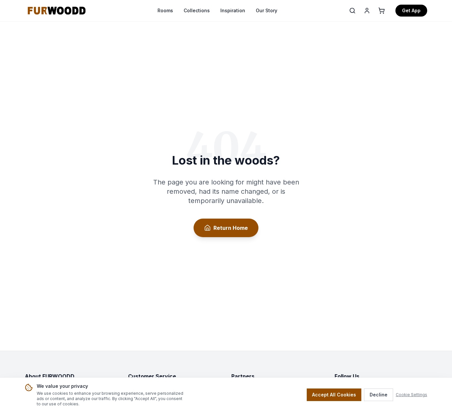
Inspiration (232, 10)
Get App (411, 10)
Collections (197, 10)
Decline (378, 394)
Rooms (165, 10)
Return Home (230, 228)
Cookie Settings (411, 394)
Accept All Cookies (334, 394)
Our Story (266, 10)
